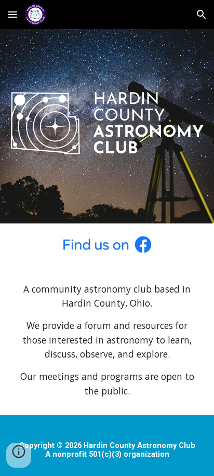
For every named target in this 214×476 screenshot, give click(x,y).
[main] (107, 340)
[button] (12, 14)
